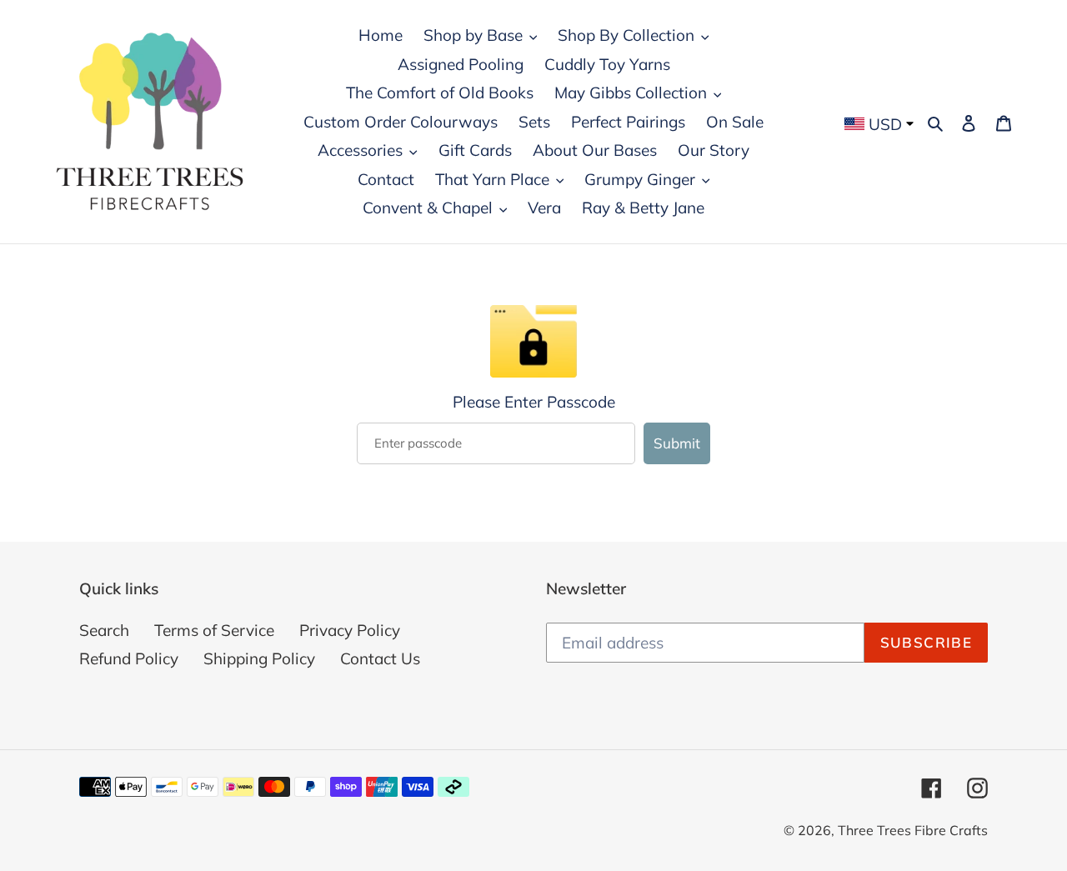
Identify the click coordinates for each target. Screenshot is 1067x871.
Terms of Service (214, 630)
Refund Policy (128, 658)
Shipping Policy (259, 658)
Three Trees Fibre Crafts (913, 830)
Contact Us (380, 658)
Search (104, 630)
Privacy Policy (349, 630)
